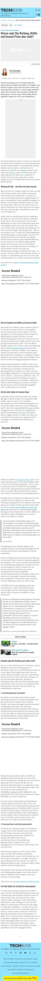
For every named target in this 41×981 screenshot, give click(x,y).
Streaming (11, 20)
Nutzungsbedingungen (10, 962)
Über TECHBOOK (8, 959)
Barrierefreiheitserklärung (20, 973)
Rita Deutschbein (15, 71)
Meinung (4, 25)
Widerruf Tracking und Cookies (30, 966)
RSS (29, 962)
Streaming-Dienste (18, 348)
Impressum (16, 966)
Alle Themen (18, 25)
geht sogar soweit (22, 480)
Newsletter (34, 962)
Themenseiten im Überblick (23, 959)
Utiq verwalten (12, 969)
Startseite (4, 20)
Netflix (23, 170)
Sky (11, 25)
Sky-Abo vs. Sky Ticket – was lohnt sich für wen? (24, 645)
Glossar (35, 959)
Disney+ (12, 173)
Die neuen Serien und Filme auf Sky (26, 881)
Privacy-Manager (6, 966)
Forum (23, 413)
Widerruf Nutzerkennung (26, 969)
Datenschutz (23, 962)
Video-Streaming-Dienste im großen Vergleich (22, 653)
